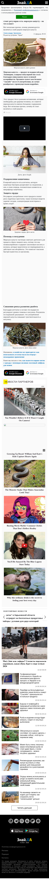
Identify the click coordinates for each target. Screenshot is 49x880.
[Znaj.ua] (24, 3)
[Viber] (21, 821)
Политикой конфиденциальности (26, 10)
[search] (2, 2)
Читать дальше (24, 808)
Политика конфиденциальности (13, 847)
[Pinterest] (38, 821)
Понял (24, 17)
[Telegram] (16, 821)
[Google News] (27, 821)
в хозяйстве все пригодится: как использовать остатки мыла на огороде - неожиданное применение (21, 354)
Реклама (5, 850)
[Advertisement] (24, 279)
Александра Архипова (12, 33)
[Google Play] (31, 831)
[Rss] (11, 821)
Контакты (5, 858)
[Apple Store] (17, 831)
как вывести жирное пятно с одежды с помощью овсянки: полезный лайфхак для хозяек (24, 362)
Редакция (5, 854)
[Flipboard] (32, 821)
